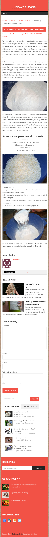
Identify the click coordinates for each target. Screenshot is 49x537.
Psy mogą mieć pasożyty (19, 493)
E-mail (4, 362)
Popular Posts (12, 406)
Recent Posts (30, 406)
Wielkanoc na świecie (18, 501)
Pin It (27, 272)
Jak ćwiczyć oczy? (20, 438)
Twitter (19, 521)
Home (4, 21)
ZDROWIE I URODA (23, 21)
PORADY (12, 21)
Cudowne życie (24, 6)
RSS (14, 521)
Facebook (4, 521)
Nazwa (4, 353)
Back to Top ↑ (7, 534)
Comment (5, 326)
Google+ (9, 521)
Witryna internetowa (9, 372)
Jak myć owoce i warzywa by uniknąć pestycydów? (24, 485)
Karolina (13, 34)
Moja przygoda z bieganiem (24, 421)
